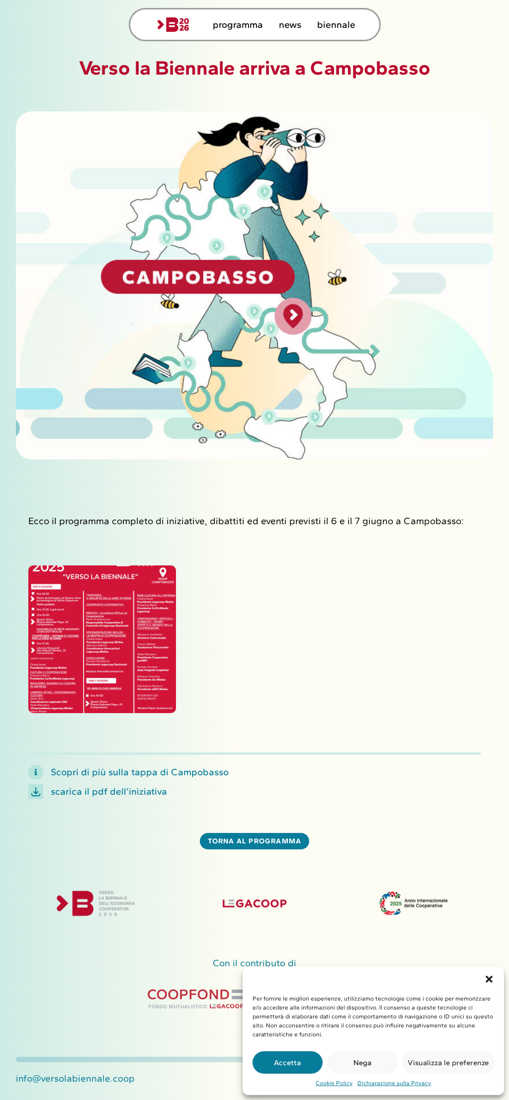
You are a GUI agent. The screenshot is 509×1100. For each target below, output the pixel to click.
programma (238, 24)
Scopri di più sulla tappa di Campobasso (140, 772)
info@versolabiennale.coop (75, 1078)
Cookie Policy (334, 1083)
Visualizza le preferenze (448, 1062)
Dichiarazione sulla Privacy (394, 1083)
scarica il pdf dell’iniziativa (109, 791)
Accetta (287, 1062)
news (290, 24)
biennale (336, 24)
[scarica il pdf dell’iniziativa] (35, 791)
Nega (362, 1062)
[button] (489, 979)
